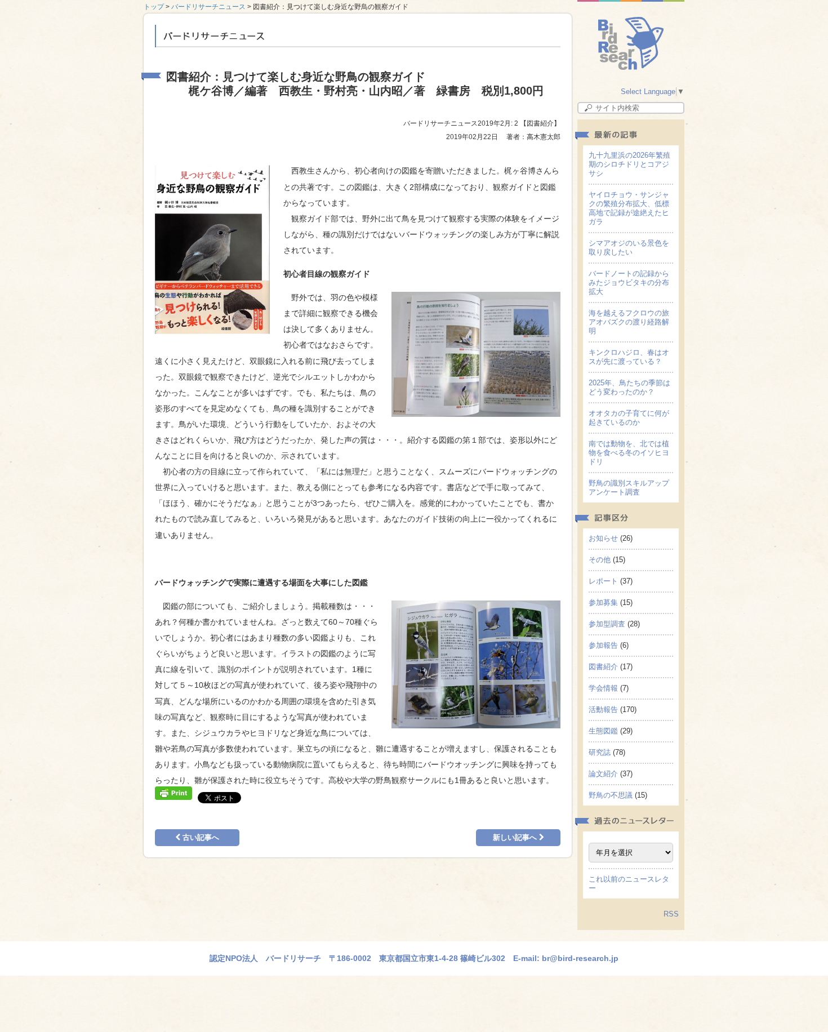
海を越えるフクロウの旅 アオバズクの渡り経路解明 (632, 322)
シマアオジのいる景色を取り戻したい (629, 247)
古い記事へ (199, 837)
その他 (600, 559)
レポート (603, 581)
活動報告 (603, 709)
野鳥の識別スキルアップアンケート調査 (629, 487)
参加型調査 (607, 624)
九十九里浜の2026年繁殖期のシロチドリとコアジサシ (629, 164)
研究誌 (600, 752)
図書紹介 (603, 666)
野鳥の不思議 (611, 795)
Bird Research (631, 43)
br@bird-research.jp (580, 958)
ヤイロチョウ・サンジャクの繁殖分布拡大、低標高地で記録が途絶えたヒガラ (629, 208)
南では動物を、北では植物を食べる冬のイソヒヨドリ (629, 452)
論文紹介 (603, 773)
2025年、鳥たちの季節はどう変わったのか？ (629, 387)
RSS (671, 914)
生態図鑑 (603, 731)
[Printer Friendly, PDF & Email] (173, 792)
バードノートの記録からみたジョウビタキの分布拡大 (629, 282)
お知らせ (603, 538)
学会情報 (603, 688)
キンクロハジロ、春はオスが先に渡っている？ (629, 357)
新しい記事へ (516, 837)
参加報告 (603, 645)
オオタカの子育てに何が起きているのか (629, 417)
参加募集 (603, 602)
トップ (154, 7)
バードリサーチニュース (208, 7)
